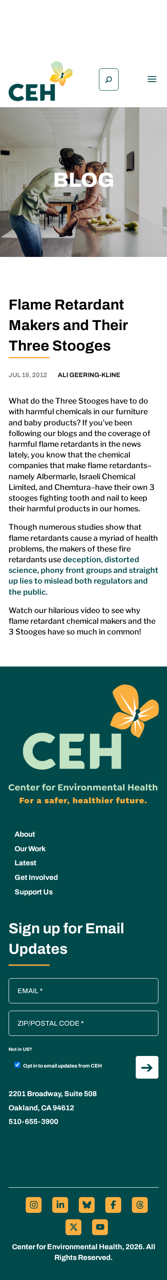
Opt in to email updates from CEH (62, 1066)
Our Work (30, 849)
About (25, 834)
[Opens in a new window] (34, 1205)
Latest (25, 863)
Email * (23, 982)
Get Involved (36, 877)
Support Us (34, 892)
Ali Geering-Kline (89, 375)
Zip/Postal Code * (38, 1015)
